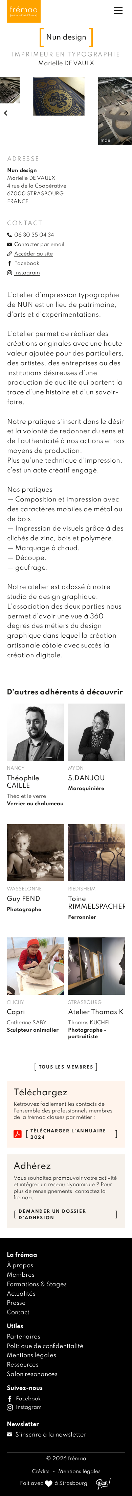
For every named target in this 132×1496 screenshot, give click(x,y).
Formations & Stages (37, 1284)
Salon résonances (32, 1374)
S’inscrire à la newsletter (50, 1435)
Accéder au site (33, 254)
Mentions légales (31, 1355)
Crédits (41, 1471)
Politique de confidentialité (45, 1346)
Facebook (26, 263)
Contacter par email (39, 244)
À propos (20, 1265)
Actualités (21, 1294)
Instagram (27, 273)
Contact (18, 1312)
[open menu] (118, 10)
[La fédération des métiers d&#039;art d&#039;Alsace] (24, 11)
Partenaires (23, 1337)
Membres (21, 1275)
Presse (16, 1303)
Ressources (23, 1365)
